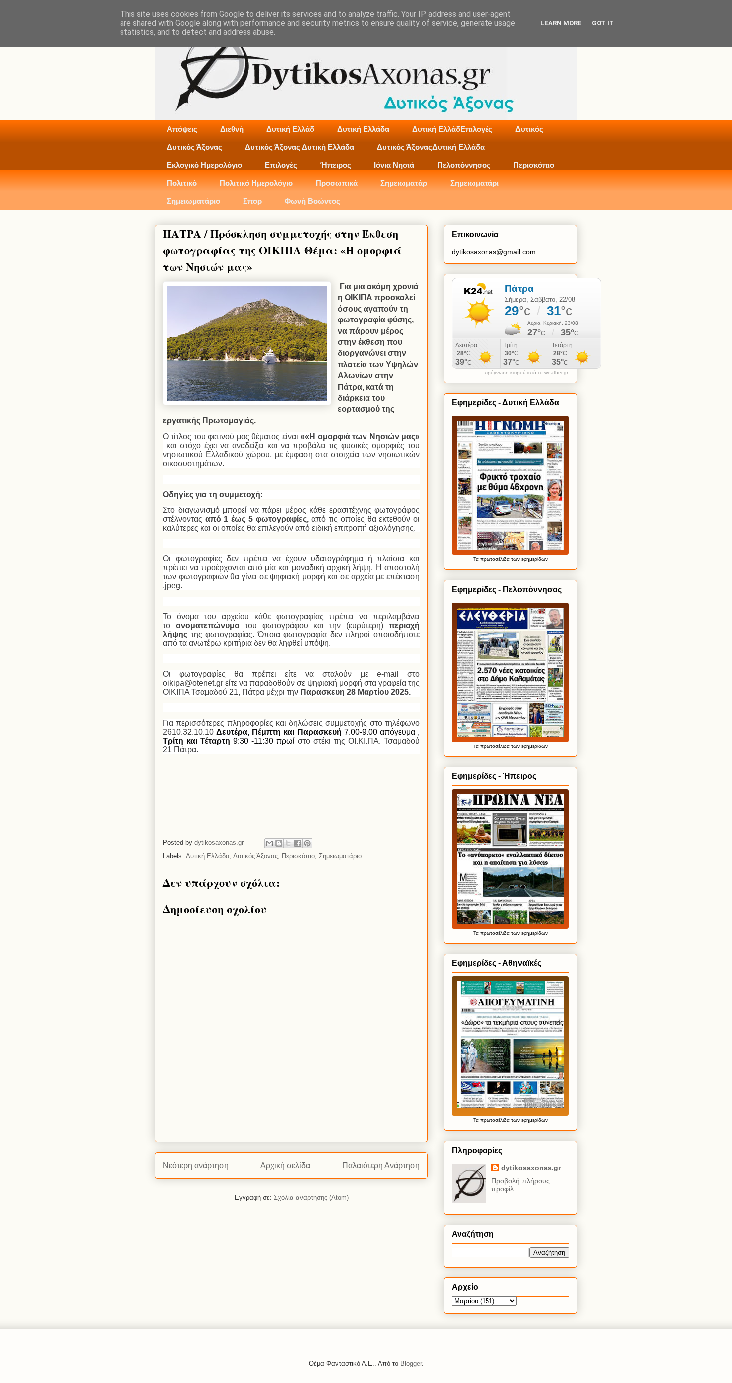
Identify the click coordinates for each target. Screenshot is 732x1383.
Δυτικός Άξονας (194, 147)
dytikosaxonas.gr (531, 1167)
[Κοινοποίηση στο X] (288, 843)
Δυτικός (529, 129)
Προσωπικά (337, 183)
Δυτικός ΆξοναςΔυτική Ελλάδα (431, 147)
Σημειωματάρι (474, 183)
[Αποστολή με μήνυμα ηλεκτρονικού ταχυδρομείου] (269, 843)
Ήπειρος (335, 165)
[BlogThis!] (279, 843)
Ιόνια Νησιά (394, 165)
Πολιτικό (182, 183)
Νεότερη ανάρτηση (196, 1165)
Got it (603, 23)
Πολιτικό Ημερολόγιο (256, 183)
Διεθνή (232, 129)
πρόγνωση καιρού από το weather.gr (526, 372)
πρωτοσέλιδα (495, 559)
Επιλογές (281, 165)
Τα (476, 559)
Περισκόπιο (533, 165)
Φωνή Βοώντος (312, 201)
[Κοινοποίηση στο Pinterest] (307, 843)
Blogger (411, 1363)
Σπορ (252, 201)
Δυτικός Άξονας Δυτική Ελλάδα (299, 147)
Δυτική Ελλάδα (363, 129)
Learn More (561, 23)
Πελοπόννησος (463, 165)
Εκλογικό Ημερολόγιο (204, 165)
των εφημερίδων (529, 559)
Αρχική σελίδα (285, 1165)
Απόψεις (182, 129)
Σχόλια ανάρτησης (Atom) (311, 1197)
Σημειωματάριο (193, 201)
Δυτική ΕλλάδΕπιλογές (452, 129)
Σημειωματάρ (403, 183)
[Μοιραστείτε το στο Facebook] (298, 843)
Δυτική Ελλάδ (290, 129)
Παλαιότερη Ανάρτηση (381, 1165)
